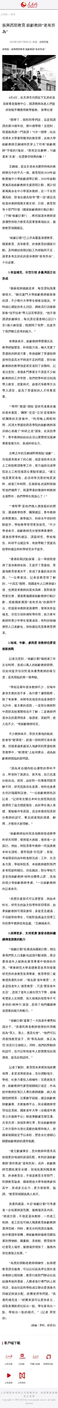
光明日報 (43, 42)
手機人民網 (35, 1364)
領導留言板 (48, 1364)
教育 (13, 14)
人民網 (3, 14)
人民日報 (8, 1364)
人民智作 (22, 1383)
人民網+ (21, 1364)
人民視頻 (8, 1383)
